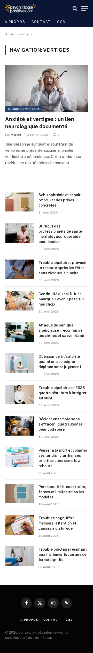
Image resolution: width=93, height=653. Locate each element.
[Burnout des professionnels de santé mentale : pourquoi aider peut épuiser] (19, 233)
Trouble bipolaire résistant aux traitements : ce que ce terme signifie (62, 554)
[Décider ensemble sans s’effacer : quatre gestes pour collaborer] (19, 426)
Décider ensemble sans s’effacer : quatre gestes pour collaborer (60, 424)
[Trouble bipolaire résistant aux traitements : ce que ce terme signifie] (19, 556)
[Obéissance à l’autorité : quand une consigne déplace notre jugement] (19, 363)
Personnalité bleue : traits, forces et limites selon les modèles (62, 492)
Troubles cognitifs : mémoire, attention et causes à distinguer (57, 523)
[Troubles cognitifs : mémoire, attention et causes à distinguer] (19, 525)
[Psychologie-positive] (20, 8)
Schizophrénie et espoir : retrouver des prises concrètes (60, 200)
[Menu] (84, 8)
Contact (41, 22)
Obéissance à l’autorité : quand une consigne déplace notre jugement (60, 361)
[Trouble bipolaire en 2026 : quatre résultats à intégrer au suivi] (19, 394)
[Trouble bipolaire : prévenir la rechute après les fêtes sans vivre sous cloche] (19, 269)
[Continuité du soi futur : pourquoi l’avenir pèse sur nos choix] (19, 300)
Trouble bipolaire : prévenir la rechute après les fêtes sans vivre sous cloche (62, 268)
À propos (15, 22)
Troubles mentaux (23, 108)
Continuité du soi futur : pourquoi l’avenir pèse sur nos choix (61, 299)
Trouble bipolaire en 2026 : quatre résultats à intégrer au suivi (62, 393)
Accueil (11, 34)
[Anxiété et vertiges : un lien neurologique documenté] (46, 88)
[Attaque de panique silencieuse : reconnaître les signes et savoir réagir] (19, 332)
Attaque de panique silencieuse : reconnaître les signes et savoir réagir (61, 330)
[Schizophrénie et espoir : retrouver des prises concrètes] (19, 201)
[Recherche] (75, 8)
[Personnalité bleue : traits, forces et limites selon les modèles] (19, 493)
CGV (61, 22)
